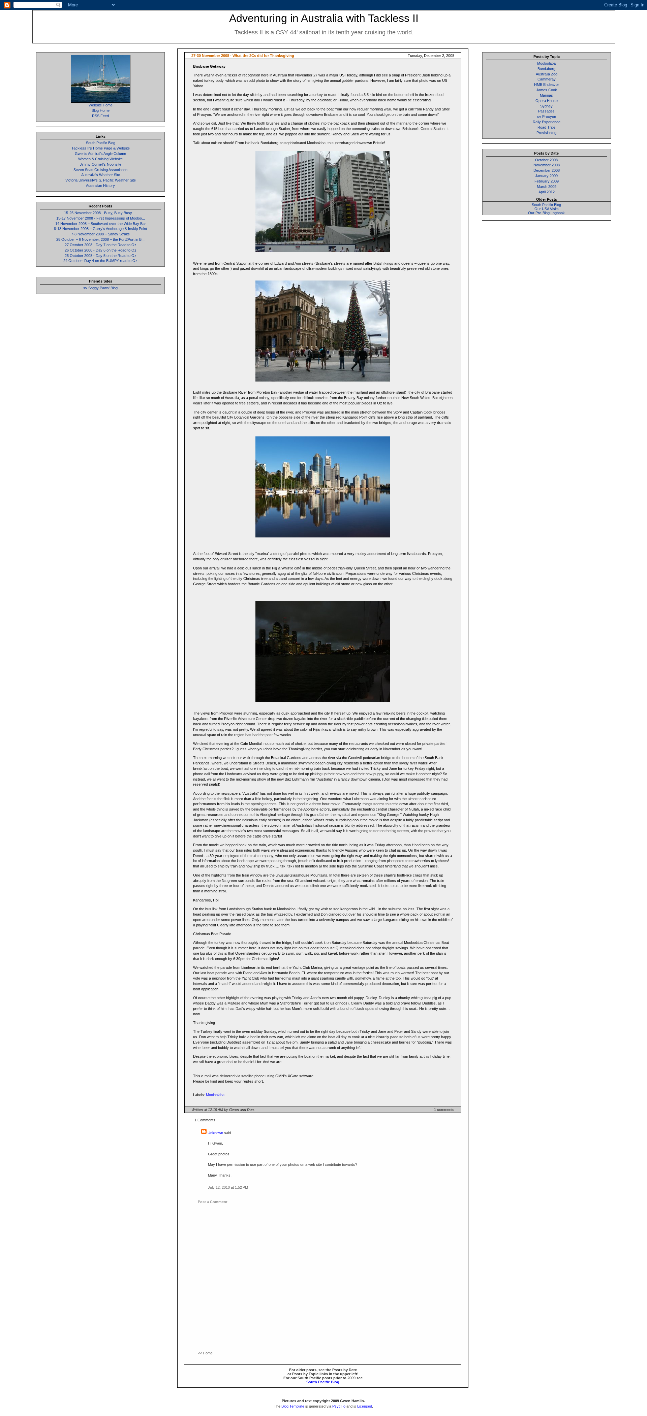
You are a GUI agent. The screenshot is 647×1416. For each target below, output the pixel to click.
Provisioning (546, 133)
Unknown (215, 1133)
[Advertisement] (547, 326)
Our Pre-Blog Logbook (546, 213)
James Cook (546, 90)
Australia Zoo (546, 74)
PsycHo (338, 1406)
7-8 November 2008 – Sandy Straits (100, 234)
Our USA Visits (546, 209)
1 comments (444, 1110)
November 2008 (546, 165)
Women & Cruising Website (100, 159)
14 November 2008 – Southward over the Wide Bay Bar (100, 224)
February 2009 (546, 181)
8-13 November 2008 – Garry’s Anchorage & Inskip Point (100, 229)
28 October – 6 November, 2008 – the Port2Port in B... (100, 239)
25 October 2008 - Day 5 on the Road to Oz (100, 256)
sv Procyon (546, 116)
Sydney (546, 106)
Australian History (100, 186)
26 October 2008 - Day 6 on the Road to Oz (100, 250)
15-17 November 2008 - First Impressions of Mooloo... (100, 218)
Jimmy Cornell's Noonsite (100, 164)
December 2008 (546, 170)
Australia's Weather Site (100, 175)
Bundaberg (546, 69)
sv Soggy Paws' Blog (100, 288)
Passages (546, 111)
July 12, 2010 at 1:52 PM (228, 1187)
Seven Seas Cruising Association (100, 170)
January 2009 (546, 176)
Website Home (101, 105)
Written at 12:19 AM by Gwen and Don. (223, 1110)
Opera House (546, 101)
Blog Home (101, 110)
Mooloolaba (215, 1095)
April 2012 (546, 192)
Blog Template (292, 1406)
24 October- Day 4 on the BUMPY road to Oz (100, 261)
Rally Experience (546, 122)
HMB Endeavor (546, 85)
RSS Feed (100, 116)
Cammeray (546, 79)
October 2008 (546, 160)
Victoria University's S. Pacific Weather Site (100, 180)
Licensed (364, 1406)
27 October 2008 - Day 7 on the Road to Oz (100, 245)
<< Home (205, 1353)
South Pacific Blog (100, 143)
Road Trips (546, 127)
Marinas (546, 95)
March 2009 (546, 187)
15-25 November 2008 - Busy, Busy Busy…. (100, 213)
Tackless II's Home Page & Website (100, 148)
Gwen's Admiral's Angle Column (100, 154)
